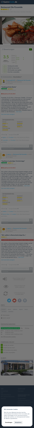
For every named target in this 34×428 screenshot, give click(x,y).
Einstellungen (8, 422)
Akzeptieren (18, 422)
